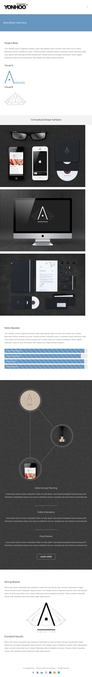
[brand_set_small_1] (42, 190)
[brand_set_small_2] (42, 254)
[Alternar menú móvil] (87, 7)
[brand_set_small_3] (42, 126)
